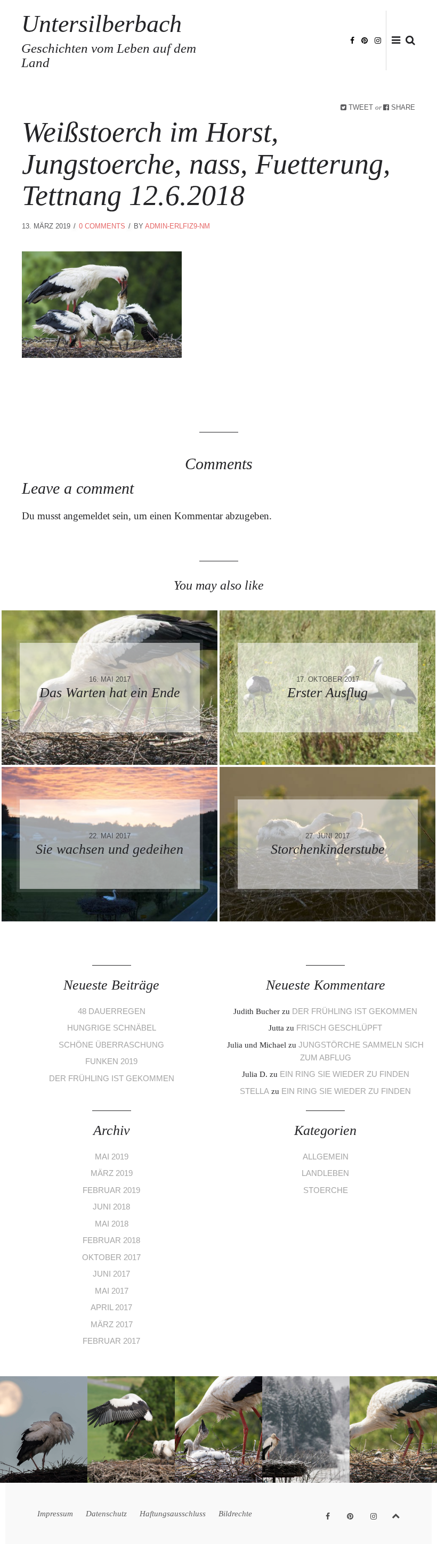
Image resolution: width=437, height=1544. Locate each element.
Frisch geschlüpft (339, 1027)
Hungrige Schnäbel (111, 1027)
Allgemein (326, 1156)
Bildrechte (317, 57)
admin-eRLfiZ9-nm (177, 226)
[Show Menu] (393, 41)
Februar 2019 (111, 1190)
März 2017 (112, 1324)
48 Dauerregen (111, 1011)
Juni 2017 (111, 1273)
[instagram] (378, 39)
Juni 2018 (111, 1206)
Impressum (55, 1513)
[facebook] (352, 39)
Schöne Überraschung (111, 1044)
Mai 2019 (111, 1156)
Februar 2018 (111, 1240)
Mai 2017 (111, 1290)
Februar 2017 (111, 1340)
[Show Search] (407, 41)
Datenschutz (106, 1513)
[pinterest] (364, 39)
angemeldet (86, 515)
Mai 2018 (111, 1223)
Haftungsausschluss (173, 1513)
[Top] (396, 1514)
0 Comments (102, 226)
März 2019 (112, 1173)
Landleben (325, 1173)
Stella (254, 1091)
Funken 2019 (111, 1061)
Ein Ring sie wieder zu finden (344, 1074)
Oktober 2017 (111, 1257)
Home (276, 24)
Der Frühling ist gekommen (111, 1078)
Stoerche (325, 1190)
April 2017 (111, 1307)
